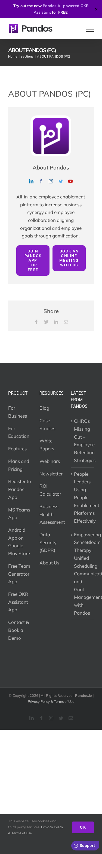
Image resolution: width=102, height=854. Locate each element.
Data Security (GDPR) (48, 542)
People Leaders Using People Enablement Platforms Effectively (82, 497)
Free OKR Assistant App (18, 601)
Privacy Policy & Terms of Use (51, 701)
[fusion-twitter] (60, 181)
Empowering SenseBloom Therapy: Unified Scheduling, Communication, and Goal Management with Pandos (82, 574)
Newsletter (51, 474)
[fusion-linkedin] (31, 181)
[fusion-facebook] (41, 181)
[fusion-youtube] (70, 181)
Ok (83, 827)
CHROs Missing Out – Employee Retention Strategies (82, 440)
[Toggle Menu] (90, 29)
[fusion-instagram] (51, 181)
